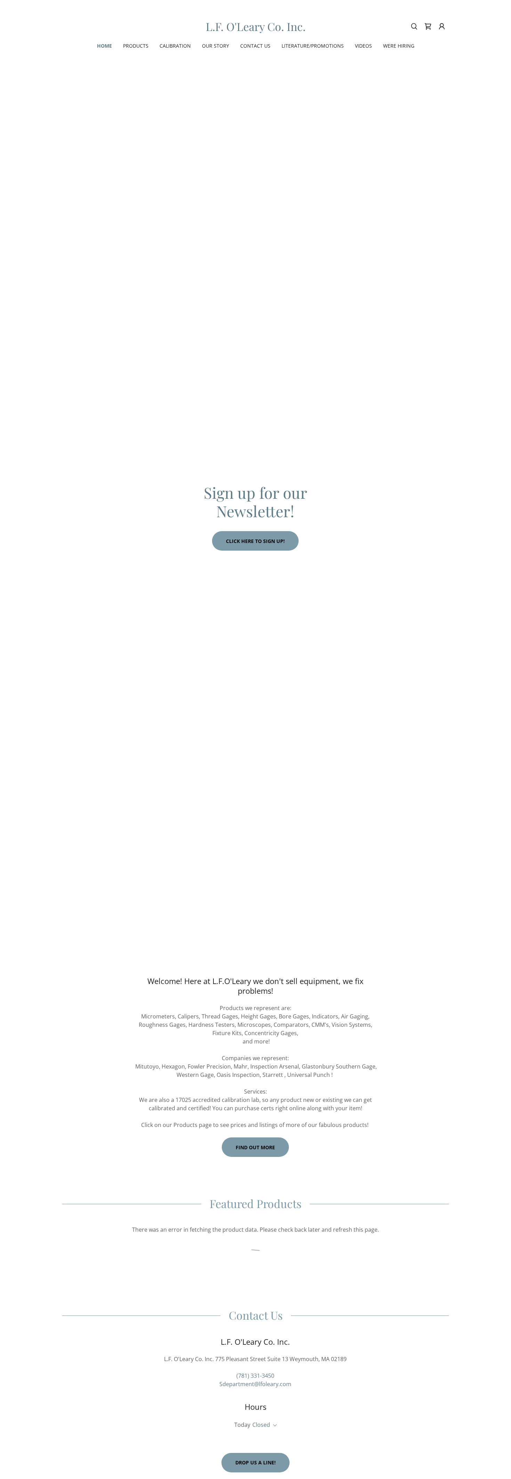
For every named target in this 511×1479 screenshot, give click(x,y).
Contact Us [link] (255, 45)
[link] (256, 29)
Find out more (255, 1147)
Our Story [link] (215, 45)
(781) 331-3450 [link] (255, 1376)
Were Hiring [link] (398, 45)
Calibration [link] (175, 45)
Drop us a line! (255, 1462)
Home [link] (104, 45)
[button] (442, 26)
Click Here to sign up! (255, 541)
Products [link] (135, 45)
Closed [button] (261, 1425)
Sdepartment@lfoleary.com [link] (255, 1384)
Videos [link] (363, 45)
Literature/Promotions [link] (313, 45)
